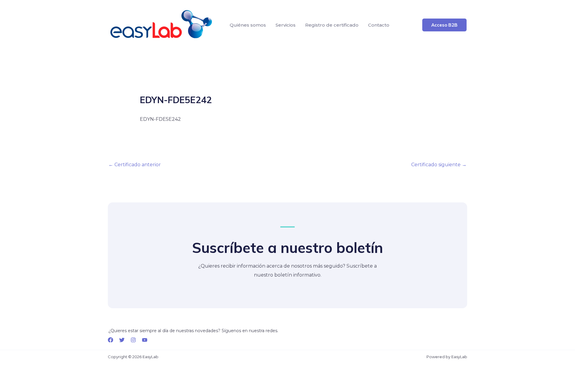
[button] (444, 25)
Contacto (378, 25)
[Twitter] (122, 340)
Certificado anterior (134, 164)
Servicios (286, 25)
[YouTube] (144, 340)
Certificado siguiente (439, 164)
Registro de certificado (331, 25)
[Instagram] (133, 340)
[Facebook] (110, 340)
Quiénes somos (248, 25)
